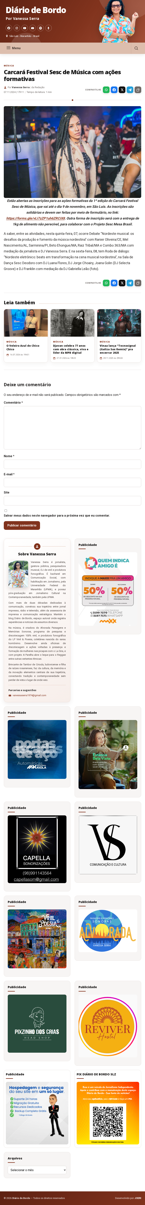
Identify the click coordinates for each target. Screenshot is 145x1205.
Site (6, 492)
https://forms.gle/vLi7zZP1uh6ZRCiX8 (35, 218)
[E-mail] (32, 28)
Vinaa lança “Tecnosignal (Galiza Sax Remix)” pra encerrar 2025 (118, 349)
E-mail (9, 474)
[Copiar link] (138, 89)
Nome (9, 456)
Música (9, 65)
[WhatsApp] (106, 89)
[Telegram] (130, 89)
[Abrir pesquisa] (136, 48)
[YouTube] (25, 28)
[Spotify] (40, 28)
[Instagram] (17, 28)
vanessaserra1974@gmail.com (29, 695)
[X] (122, 89)
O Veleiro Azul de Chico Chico (22, 347)
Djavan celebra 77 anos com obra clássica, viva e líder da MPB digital (70, 349)
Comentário (13, 402)
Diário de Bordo (36, 10)
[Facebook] (9, 28)
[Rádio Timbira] (48, 28)
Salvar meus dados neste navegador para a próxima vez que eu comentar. (57, 515)
